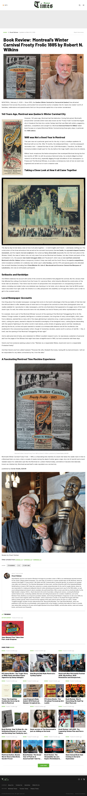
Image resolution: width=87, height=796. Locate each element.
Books (5, 32)
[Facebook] (81, 779)
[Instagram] (79, 779)
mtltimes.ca (37, 560)
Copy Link (27, 565)
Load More (43, 765)
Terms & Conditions (80, 793)
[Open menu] (83, 5)
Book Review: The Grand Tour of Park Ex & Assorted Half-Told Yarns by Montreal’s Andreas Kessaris (32, 759)
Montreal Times (12, 788)
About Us (10, 785)
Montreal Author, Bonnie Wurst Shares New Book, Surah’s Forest (11, 757)
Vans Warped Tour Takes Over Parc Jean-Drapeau (13, 638)
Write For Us (36, 785)
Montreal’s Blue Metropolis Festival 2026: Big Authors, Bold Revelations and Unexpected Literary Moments (72, 676)
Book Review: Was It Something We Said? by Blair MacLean (74, 701)
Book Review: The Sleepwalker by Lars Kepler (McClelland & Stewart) (52, 758)
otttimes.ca (28, 560)
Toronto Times (24, 788)
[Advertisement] (43, 19)
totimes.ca (19, 560)
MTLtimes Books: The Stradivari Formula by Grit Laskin (54, 701)
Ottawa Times (35, 788)
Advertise (27, 785)
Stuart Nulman (14, 32)
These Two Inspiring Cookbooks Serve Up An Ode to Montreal (10, 701)
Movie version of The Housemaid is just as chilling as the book (43, 730)
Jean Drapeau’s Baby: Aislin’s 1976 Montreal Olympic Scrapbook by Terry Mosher (31, 702)
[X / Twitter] (84, 779)
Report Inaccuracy (79, 32)
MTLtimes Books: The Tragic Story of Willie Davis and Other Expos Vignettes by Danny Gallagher (15, 675)
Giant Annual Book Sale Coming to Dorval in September (74, 757)
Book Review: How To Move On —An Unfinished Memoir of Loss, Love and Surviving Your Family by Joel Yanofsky (14, 732)
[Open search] (79, 5)
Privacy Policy (69, 793)
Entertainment (6, 617)
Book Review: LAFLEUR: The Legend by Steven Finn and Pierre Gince (71, 731)
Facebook (12, 565)
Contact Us (19, 785)
